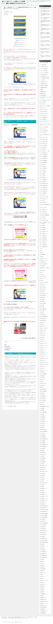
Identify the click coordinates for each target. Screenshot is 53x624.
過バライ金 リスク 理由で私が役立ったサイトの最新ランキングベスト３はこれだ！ (45, 37)
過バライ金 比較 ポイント (43, 177)
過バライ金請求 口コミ (43, 235)
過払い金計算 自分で (43, 467)
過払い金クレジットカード (43, 343)
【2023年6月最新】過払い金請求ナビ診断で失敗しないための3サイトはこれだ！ (45, 21)
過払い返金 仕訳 (42, 270)
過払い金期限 (42, 427)
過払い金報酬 (42, 410)
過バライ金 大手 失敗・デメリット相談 (45, 121)
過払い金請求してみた (43, 532)
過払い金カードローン (43, 341)
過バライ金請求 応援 (43, 237)
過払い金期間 (42, 425)
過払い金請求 (42, 490)
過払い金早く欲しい (43, 423)
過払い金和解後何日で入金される (44, 406)
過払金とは (41, 578)
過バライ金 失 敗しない (43, 137)
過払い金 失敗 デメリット (43, 293)
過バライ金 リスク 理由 (43, 111)
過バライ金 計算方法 (43, 181)
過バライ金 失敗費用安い (43, 160)
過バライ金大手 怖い (43, 211)
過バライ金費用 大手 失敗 (43, 246)
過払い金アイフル (42, 322)
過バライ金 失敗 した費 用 (43, 139)
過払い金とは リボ (42, 360)
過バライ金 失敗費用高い (43, 162)
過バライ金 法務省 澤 (43, 179)
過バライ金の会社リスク (43, 202)
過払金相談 (41, 595)
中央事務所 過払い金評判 (43, 87)
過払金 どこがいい (42, 563)
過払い (41, 250)
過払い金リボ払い (42, 385)
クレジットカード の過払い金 (44, 72)
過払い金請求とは (42, 536)
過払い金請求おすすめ (43, 530)
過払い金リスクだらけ (43, 383)
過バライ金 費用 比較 (43, 187)
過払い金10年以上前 (43, 318)
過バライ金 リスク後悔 (43, 113)
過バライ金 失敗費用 (43, 158)
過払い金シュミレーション (43, 345)
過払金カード (42, 574)
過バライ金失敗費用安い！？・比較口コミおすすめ (45, 223)
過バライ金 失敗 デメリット (44, 143)
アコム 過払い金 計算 (43, 64)
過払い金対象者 (42, 419)
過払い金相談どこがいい (43, 454)
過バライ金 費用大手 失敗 (43, 189)
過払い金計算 (42, 463)
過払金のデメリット (43, 584)
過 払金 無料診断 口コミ (43, 95)
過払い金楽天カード (43, 433)
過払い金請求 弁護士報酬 (43, 515)
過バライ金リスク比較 (43, 207)
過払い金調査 (42, 486)
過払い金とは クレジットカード (44, 358)
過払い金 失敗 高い (42, 297)
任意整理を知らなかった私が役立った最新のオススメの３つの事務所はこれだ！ (45, 33)
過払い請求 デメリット (43, 258)
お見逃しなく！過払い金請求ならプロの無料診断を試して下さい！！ (25, 212)
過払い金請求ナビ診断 (43, 538)
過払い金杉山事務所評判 (43, 431)
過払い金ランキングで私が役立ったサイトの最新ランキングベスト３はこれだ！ (45, 45)
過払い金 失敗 (42, 291)
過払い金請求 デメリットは (44, 496)
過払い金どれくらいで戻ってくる (44, 364)
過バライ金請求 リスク (43, 233)
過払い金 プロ (42, 280)
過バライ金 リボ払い (43, 115)
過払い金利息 (42, 402)
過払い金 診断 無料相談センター (44, 316)
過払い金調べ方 (42, 484)
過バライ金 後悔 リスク (43, 166)
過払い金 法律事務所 (43, 303)
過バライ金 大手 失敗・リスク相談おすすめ (45, 124)
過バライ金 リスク (43, 107)
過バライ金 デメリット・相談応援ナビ (45, 105)
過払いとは (41, 252)
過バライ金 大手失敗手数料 (44, 130)
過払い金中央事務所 (43, 389)
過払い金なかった (42, 366)
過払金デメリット (42, 576)
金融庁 (6, 344)
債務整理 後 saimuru (43, 93)
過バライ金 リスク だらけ (43, 109)
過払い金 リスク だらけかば (44, 282)
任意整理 (41, 89)
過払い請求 (41, 256)
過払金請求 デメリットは (43, 603)
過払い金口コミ (42, 404)
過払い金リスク (42, 381)
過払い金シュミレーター (43, 347)
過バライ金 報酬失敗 (43, 119)
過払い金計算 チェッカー (43, 465)
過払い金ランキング (43, 379)
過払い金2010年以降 (43, 320)
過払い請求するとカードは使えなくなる (45, 268)
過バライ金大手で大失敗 (43, 213)
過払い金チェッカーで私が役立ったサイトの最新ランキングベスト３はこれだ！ (45, 56)
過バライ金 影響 (42, 164)
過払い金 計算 (42, 312)
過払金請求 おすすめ (43, 599)
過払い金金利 (42, 561)
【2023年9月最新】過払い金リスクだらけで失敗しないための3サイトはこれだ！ (45, 25)
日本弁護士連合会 (7, 346)
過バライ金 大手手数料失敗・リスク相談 (45, 135)
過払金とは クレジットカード (44, 580)
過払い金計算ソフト (43, 469)
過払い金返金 (42, 559)
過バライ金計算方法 (43, 229)
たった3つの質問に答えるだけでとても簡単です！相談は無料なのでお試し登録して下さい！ (20, 179)
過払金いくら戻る (42, 572)
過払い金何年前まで (43, 398)
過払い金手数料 (42, 421)
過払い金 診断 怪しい (43, 314)
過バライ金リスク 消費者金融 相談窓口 (45, 205)
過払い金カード (42, 339)
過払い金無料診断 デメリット (44, 444)
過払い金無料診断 (42, 442)
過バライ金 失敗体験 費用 (43, 154)
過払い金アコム (42, 324)
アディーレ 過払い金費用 (43, 70)
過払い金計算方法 (42, 473)
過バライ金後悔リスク (43, 227)
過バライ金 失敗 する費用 (43, 141)
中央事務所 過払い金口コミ (44, 83)
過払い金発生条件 (42, 448)
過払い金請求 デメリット (43, 494)
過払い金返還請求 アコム (43, 551)
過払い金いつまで (42, 333)
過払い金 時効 (42, 301)
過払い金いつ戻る (42, 335)
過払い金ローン (42, 387)
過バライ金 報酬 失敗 (43, 117)
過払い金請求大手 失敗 (43, 540)
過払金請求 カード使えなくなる (44, 601)
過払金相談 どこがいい (43, 597)
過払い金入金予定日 (43, 400)
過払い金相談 (42, 450)
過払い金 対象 (42, 299)
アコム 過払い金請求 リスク (44, 66)
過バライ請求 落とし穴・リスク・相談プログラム (45, 97)
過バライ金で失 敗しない (43, 198)
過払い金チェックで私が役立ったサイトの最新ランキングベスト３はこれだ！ (45, 52)
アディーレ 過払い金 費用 (43, 68)
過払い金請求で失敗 (43, 534)
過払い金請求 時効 (42, 519)
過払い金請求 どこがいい (43, 498)
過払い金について (42, 368)
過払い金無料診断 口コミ (43, 446)
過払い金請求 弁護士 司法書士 (44, 509)
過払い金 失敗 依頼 (42, 295)
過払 (41, 248)
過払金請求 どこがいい (43, 605)
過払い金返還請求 (42, 549)
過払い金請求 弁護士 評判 (43, 511)
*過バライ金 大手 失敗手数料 (44, 62)
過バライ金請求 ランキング (44, 231)
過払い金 (41, 272)
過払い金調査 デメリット (43, 488)
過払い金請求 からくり (43, 492)
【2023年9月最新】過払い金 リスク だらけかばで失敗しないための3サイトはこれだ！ (45, 14)
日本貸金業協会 (7, 349)
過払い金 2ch (42, 274)
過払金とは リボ (42, 582)
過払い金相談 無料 (42, 452)
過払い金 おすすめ (42, 276)
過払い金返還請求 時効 (43, 557)
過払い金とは (42, 356)
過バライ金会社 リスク (43, 209)
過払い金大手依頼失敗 (43, 412)
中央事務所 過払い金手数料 (44, 85)
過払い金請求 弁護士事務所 (44, 513)
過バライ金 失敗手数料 (43, 156)
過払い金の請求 (42, 377)
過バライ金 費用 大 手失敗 (43, 183)
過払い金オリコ (42, 337)
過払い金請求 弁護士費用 (43, 517)
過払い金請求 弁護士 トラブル (44, 507)
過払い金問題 (42, 408)
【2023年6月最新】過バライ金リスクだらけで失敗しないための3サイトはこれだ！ (45, 29)
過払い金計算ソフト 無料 (43, 471)
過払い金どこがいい (43, 354)
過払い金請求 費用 (42, 528)
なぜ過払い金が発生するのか (44, 74)
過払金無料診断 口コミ (43, 593)
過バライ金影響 (42, 225)
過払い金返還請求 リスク (43, 553)
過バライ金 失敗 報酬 (43, 145)
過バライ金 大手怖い (43, 132)
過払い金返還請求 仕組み (43, 555)
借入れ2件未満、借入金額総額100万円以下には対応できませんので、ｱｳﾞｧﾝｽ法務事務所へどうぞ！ (21, 301)
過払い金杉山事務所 (43, 429)
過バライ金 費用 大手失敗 (43, 185)
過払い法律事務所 (42, 254)
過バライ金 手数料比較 (43, 168)
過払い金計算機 (42, 475)
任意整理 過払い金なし (43, 91)
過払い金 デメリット (43, 278)
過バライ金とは (42, 200)
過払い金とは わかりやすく (44, 362)
